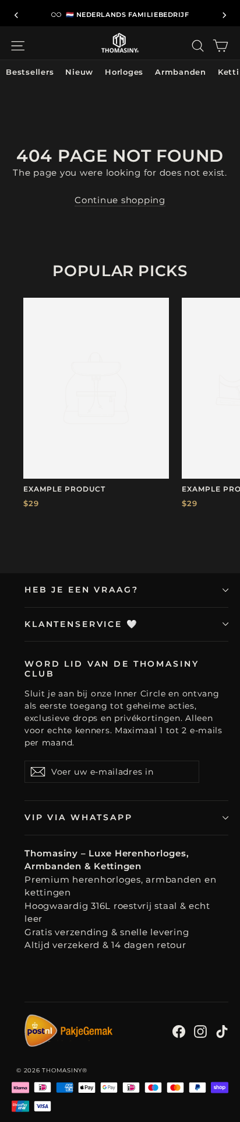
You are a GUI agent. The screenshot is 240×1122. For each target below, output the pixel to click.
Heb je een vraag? (81, 589)
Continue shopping (120, 199)
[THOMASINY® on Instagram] (200, 1031)
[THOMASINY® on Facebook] (178, 1031)
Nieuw (79, 71)
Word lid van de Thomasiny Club (111, 668)
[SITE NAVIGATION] (18, 46)
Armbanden (180, 71)
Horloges (124, 71)
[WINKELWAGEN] (220, 46)
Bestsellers (30, 71)
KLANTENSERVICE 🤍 (81, 624)
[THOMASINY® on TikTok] (222, 1031)
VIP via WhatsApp (78, 817)
